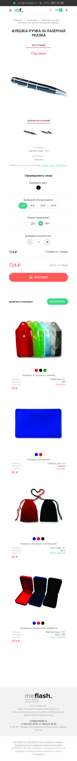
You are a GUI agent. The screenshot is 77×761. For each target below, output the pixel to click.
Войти (67, 10)
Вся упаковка (57, 301)
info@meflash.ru (27, 3)
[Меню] (10, 10)
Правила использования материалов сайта (38, 745)
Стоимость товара (56, 251)
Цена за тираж (59, 265)
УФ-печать (62, 165)
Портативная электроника (19, 10)
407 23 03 (54, 3)
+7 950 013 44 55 (47, 724)
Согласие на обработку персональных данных (38, 742)
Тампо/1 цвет (48, 165)
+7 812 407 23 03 (29, 724)
